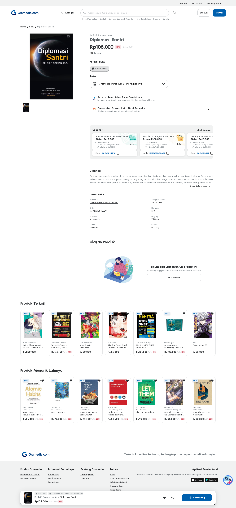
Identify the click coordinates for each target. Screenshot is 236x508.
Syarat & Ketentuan (119, 478)
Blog (112, 474)
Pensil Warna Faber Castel (94, 19)
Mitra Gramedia (28, 478)
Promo (183, 3)
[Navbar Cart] (174, 13)
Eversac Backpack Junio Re (121, 19)
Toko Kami (197, 3)
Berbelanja (53, 474)
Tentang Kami (87, 474)
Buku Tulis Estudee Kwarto (148, 19)
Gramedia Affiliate (29, 474)
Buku (31, 27)
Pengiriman (53, 482)
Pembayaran (54, 478)
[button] (151, 109)
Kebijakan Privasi (118, 482)
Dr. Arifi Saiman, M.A (101, 35)
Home (23, 27)
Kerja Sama (116, 490)
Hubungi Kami (214, 3)
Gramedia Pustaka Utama (104, 202)
